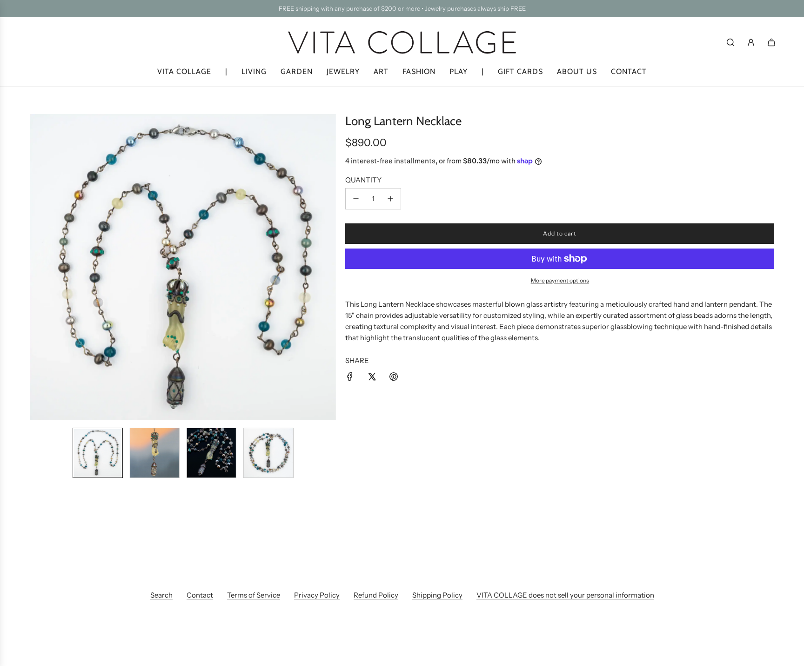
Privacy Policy (317, 595)
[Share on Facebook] (350, 378)
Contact (200, 595)
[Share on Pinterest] (393, 378)
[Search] (730, 42)
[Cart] (771, 42)
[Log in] (751, 42)
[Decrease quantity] (356, 198)
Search (161, 595)
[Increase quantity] (390, 198)
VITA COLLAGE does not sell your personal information (565, 595)
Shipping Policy (437, 595)
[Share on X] (372, 378)
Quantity (363, 179)
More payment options (560, 280)
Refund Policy (376, 595)
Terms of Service (253, 595)
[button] (37, 267)
